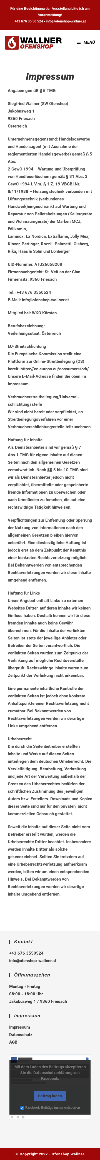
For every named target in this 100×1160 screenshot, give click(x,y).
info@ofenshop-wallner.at (32, 960)
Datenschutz (20, 1034)
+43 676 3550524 (26, 953)
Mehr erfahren (50, 1084)
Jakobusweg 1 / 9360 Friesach (38, 1001)
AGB (13, 1042)
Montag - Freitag (24, 986)
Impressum (19, 1027)
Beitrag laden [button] (50, 1096)
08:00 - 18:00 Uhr (26, 993)
